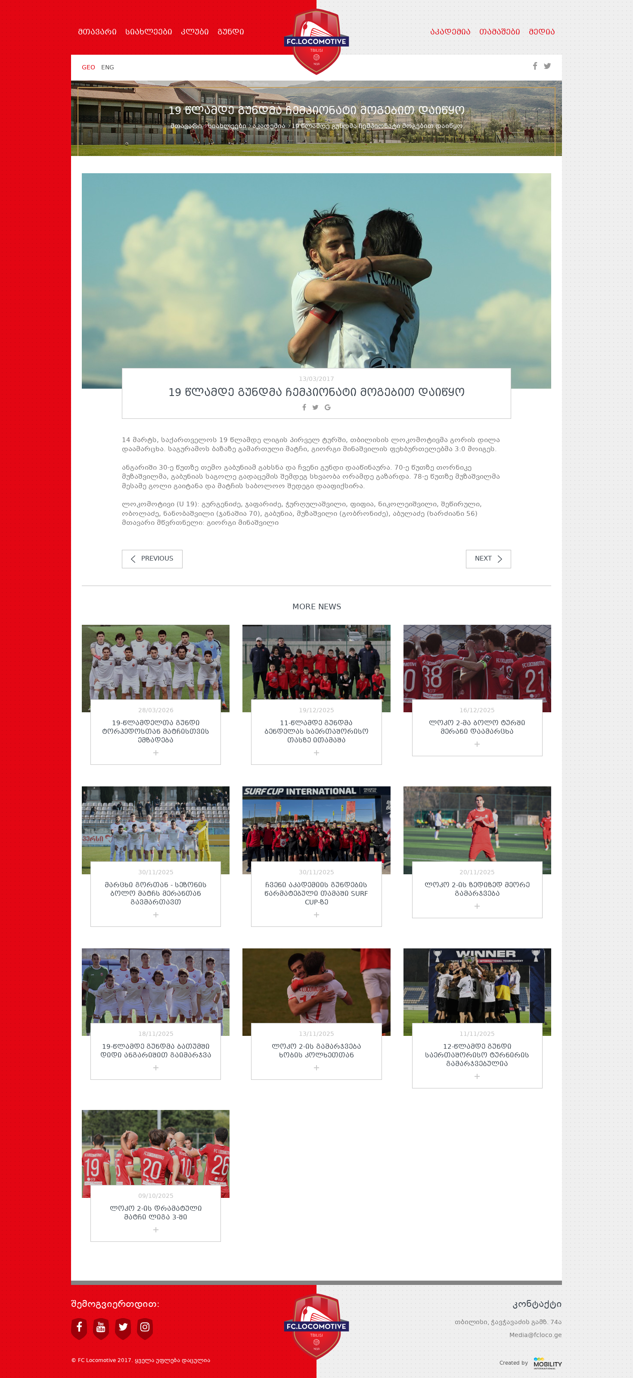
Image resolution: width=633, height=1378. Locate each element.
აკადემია (450, 32)
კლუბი (195, 32)
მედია (542, 32)
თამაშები (499, 32)
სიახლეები (148, 32)
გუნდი (230, 32)
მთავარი (97, 32)
